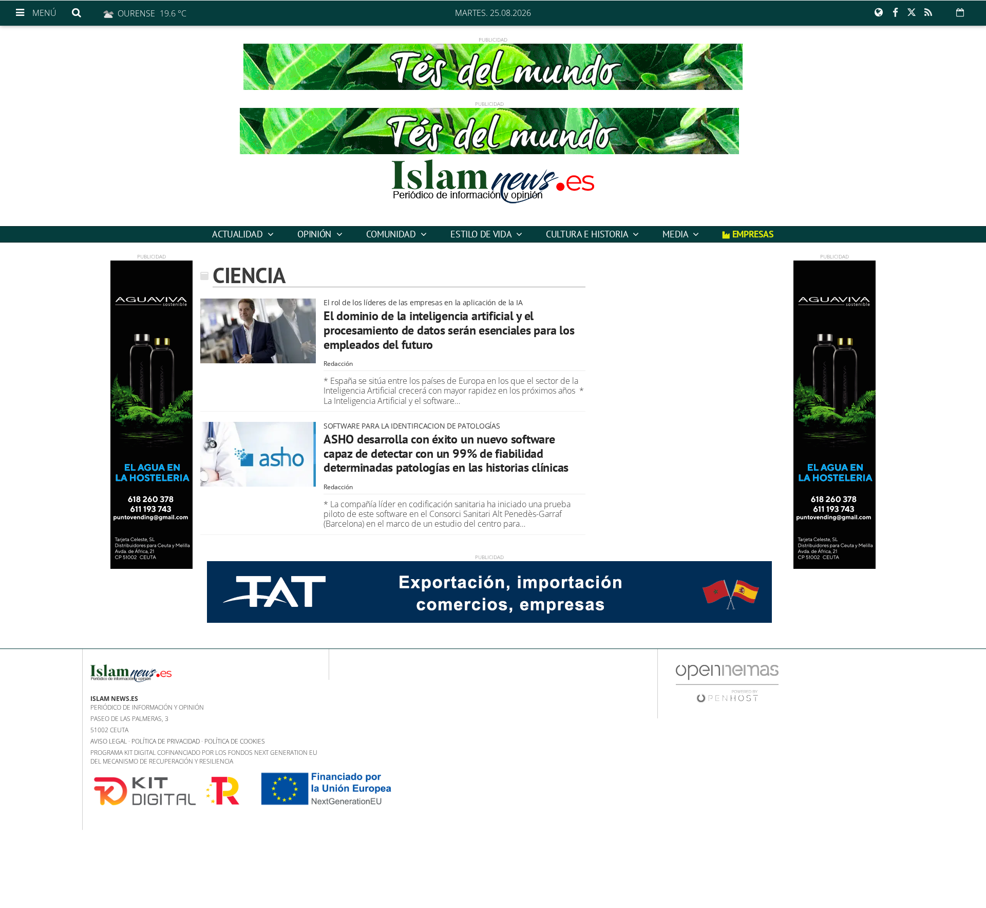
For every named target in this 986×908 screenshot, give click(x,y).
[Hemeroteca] (960, 12)
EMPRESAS (752, 234)
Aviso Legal (108, 741)
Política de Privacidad (165, 741)
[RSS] (928, 13)
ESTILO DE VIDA (482, 234)
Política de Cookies (234, 741)
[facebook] (895, 13)
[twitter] (911, 13)
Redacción (338, 363)
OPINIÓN (315, 234)
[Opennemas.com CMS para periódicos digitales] (727, 682)
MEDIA (676, 234)
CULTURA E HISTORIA (588, 234)
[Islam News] (493, 190)
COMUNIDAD (392, 234)
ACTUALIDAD (238, 234)
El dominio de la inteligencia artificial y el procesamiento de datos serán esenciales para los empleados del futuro (449, 330)
